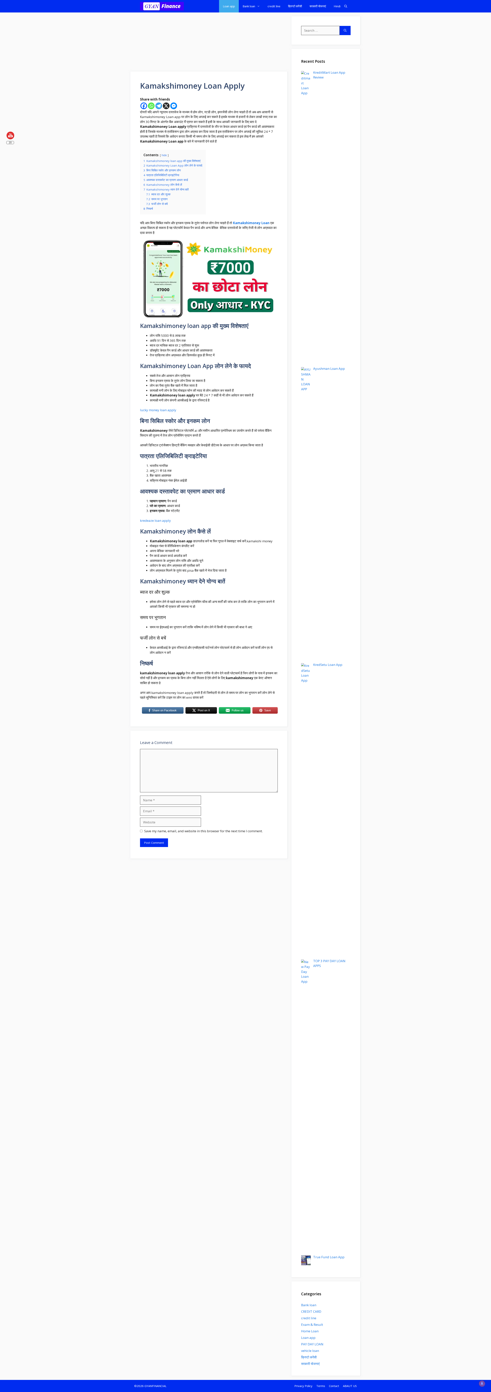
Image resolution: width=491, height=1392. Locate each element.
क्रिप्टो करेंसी (295, 6)
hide (164, 155)
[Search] (345, 30)
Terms (320, 1386)
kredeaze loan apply (155, 520)
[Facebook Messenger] (173, 105)
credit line (274, 6)
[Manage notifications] (482, 1383)
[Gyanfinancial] (162, 6)
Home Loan (310, 1331)
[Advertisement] (209, 43)
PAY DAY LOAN (312, 1344)
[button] (345, 6)
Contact (334, 1386)
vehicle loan (310, 1350)
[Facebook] (143, 105)
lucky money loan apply (158, 410)
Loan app (229, 6)
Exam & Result (312, 1324)
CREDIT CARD (311, 1311)
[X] (166, 105)
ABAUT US (350, 1386)
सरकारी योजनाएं (318, 6)
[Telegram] (158, 105)
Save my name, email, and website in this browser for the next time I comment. (203, 831)
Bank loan (249, 6)
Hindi (337, 6)
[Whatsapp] (151, 105)
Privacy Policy (303, 1386)
